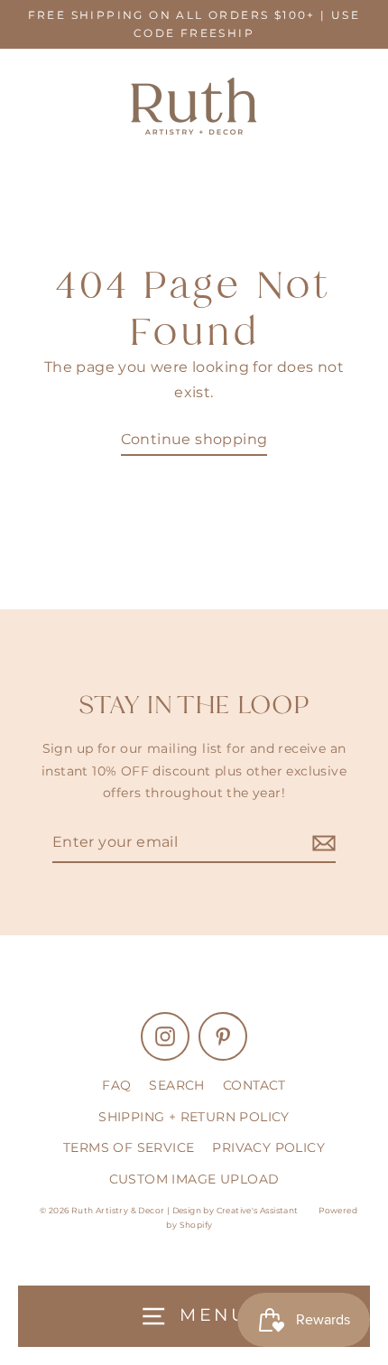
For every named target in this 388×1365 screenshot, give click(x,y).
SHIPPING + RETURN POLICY (194, 1117)
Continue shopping (194, 439)
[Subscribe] (321, 842)
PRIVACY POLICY (268, 1147)
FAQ (116, 1085)
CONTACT (254, 1085)
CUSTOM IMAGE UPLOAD (194, 1179)
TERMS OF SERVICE (128, 1147)
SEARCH (176, 1085)
